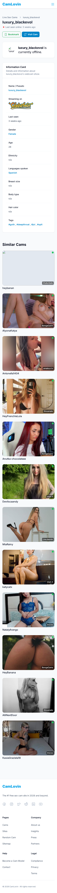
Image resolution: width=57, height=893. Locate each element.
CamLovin (11, 4)
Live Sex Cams (9, 17)
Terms (34, 873)
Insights (35, 831)
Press (33, 837)
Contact (6, 867)
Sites (4, 831)
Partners (35, 843)
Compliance (37, 861)
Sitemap (6, 843)
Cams (5, 825)
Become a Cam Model (13, 861)
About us (35, 825)
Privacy (34, 867)
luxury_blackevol (31, 17)
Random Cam (9, 837)
